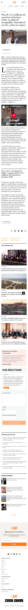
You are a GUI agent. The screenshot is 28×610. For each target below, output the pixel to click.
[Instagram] (19, 554)
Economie (16, 6)
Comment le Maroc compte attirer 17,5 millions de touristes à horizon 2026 (12, 174)
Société (22, 6)
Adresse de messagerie (9, 415)
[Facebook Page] (8, 554)
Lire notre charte (6, 364)
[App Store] (9, 600)
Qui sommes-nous (4, 578)
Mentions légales (4, 591)
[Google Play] (18, 600)
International (3, 564)
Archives (3, 581)
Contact (2, 587)
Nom (3, 409)
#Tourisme (4, 238)
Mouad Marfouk (6, 49)
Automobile (3, 569)
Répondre (6, 387)
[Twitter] (11, 554)
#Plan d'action (15, 240)
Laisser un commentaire (14, 422)
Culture (2, 566)
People (2, 571)
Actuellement (4, 6)
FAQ (2, 585)
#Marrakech (4, 240)
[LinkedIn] (17, 554)
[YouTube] (14, 554)
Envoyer (14, 544)
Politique (10, 6)
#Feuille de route (15, 238)
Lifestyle (3, 572)
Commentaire (6, 393)
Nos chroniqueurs (4, 574)
